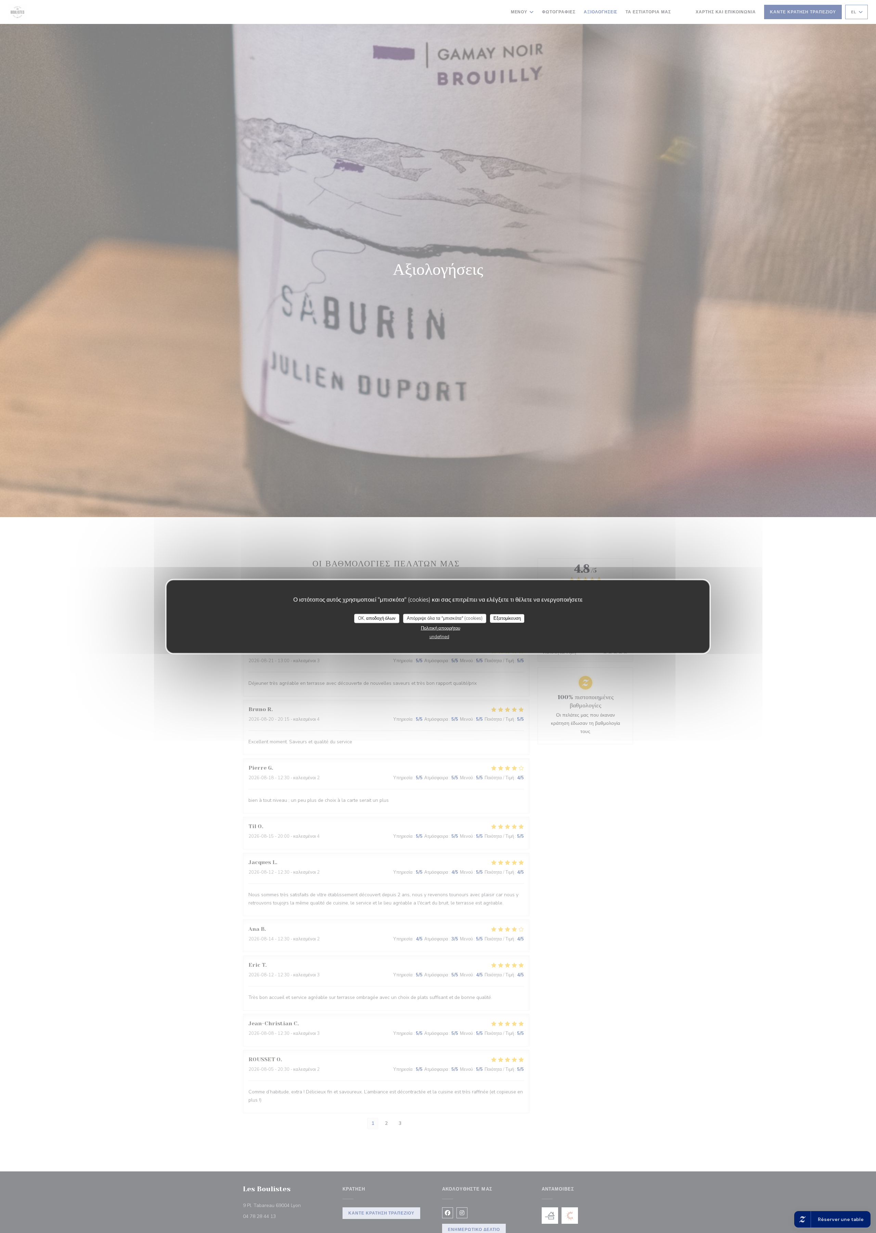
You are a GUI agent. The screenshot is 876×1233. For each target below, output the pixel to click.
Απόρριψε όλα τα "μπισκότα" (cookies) (444, 618)
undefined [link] (439, 637)
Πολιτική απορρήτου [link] (440, 628)
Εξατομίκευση (507, 618)
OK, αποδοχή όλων (377, 618)
